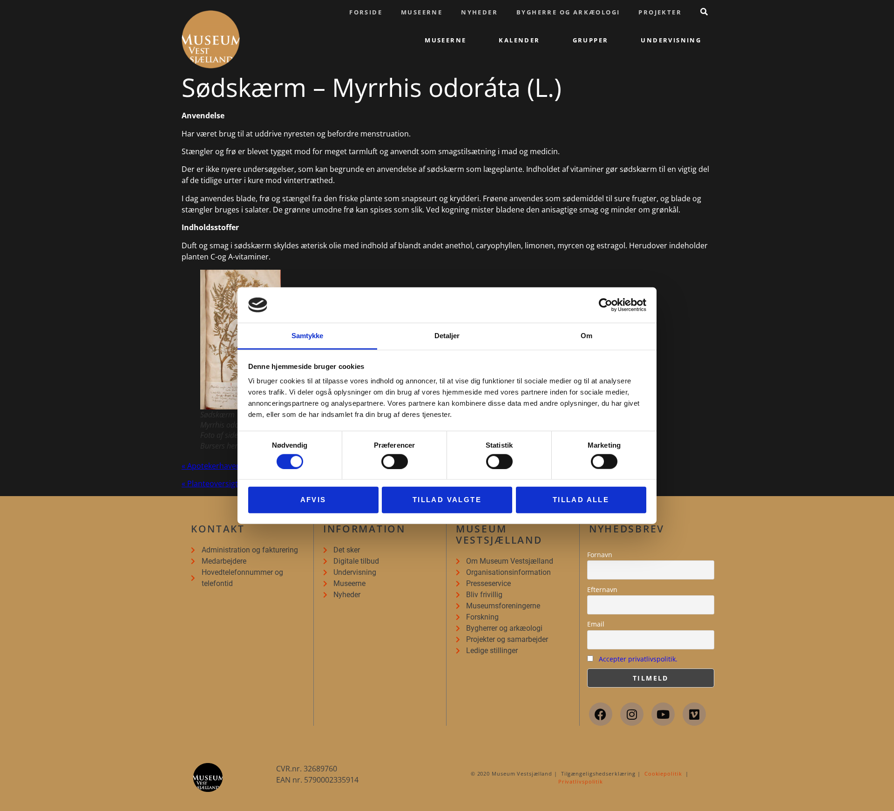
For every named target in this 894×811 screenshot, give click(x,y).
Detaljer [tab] (447, 336)
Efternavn (602, 589)
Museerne (421, 12)
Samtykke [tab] (307, 336)
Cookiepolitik (663, 773)
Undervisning (671, 40)
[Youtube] (663, 714)
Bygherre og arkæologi (568, 12)
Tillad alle (581, 500)
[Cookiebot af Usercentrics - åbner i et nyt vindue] (605, 305)
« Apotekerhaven (211, 466)
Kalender (519, 40)
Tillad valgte (447, 500)
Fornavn (599, 554)
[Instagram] (631, 714)
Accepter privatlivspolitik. (638, 658)
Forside (365, 12)
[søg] (704, 11)
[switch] (394, 461)
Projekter (660, 12)
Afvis (313, 500)
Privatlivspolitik (580, 781)
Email (595, 624)
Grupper (591, 40)
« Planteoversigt (210, 483)
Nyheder (479, 12)
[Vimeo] (694, 714)
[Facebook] (600, 714)
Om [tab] (586, 336)
